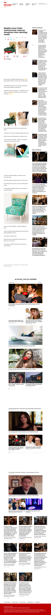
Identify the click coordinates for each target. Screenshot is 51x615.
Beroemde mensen (28, 4)
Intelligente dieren (30, 602)
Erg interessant (8, 3)
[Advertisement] (25, 19)
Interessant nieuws (15, 4)
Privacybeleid (6, 607)
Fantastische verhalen (8, 264)
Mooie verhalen (25, 264)
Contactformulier (21, 607)
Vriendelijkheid (42, 3)
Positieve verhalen (21, 4)
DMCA (16, 607)
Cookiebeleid (11, 607)
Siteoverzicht (27, 607)
